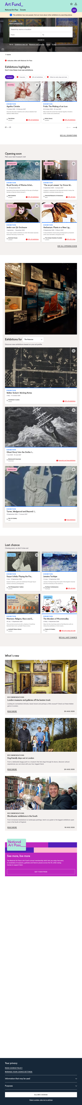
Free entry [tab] (22, 77)
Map (54, 44)
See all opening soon (67, 246)
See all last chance (68, 637)
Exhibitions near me (21, 44)
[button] (41, 40)
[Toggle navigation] (74, 10)
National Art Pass (11, 10)
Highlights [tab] (9, 77)
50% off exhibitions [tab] (37, 77)
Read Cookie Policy (13, 1068)
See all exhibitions (68, 135)
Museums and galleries (36, 44)
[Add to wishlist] (37, 85)
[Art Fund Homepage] (14, 4)
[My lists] (71, 4)
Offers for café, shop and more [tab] (58, 77)
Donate (23, 10)
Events (48, 44)
